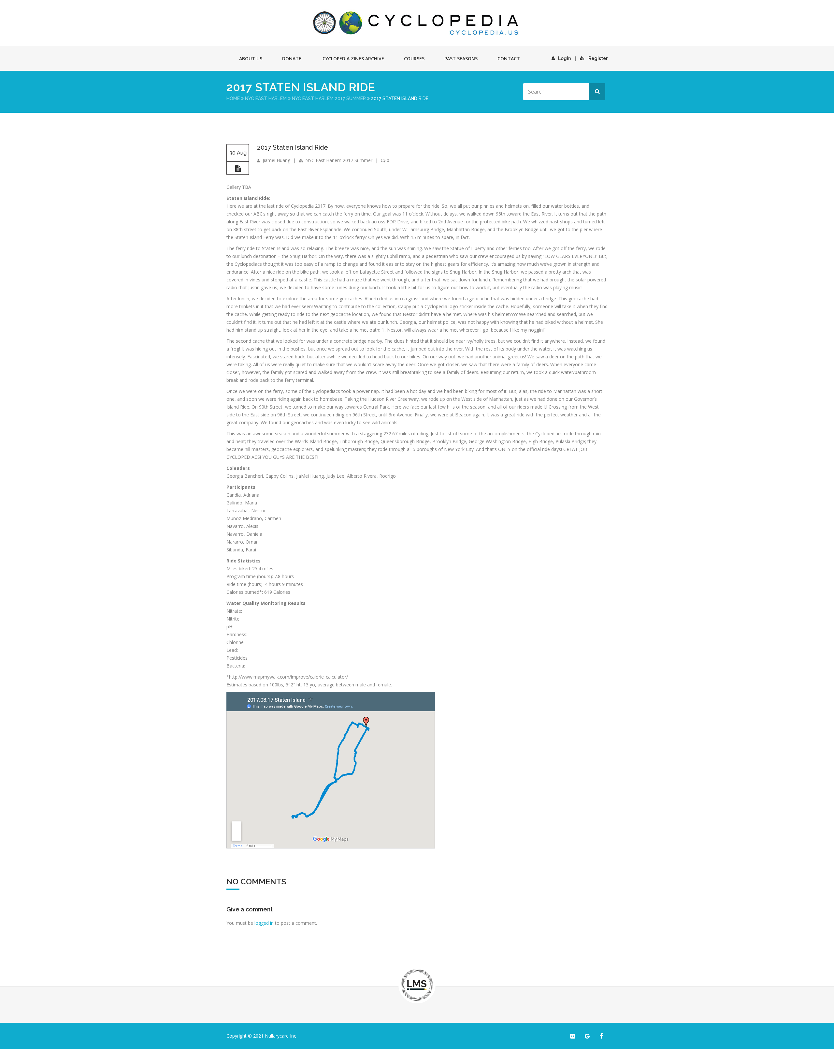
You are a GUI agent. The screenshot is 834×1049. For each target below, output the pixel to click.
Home (233, 98)
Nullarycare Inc (280, 1036)
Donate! (292, 58)
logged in (264, 923)
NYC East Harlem (266, 98)
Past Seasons (461, 58)
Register (598, 58)
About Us (250, 58)
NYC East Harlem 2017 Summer (329, 98)
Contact (508, 58)
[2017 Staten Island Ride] (237, 168)
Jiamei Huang (276, 160)
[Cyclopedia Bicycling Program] (417, 23)
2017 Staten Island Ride (292, 147)
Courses (414, 58)
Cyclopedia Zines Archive (353, 58)
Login (564, 58)
